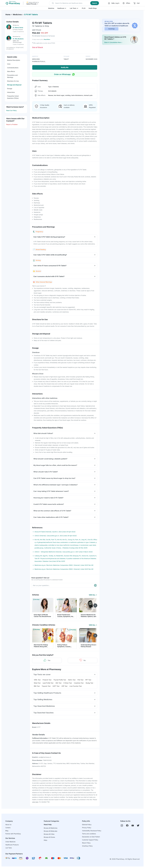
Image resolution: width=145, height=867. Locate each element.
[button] (74, 3)
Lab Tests (73, 8)
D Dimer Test (68, 683)
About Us (8, 824)
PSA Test (80, 680)
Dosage (9, 88)
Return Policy (86, 843)
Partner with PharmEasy (13, 834)
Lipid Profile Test (48, 683)
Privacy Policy (86, 827)
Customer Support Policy (90, 840)
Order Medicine (10, 841)
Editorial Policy (86, 824)
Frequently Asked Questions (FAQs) (13, 97)
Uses (8, 64)
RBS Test (37, 686)
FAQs (45, 840)
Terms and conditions (89, 834)
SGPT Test (56, 686)
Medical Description (13, 60)
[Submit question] (95, 585)
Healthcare (60, 8)
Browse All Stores (49, 837)
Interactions (11, 92)
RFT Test (88, 680)
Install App (111, 29)
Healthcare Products (12, 845)
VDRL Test (37, 680)
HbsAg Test (89, 683)
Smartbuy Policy (87, 846)
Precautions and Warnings (12, 76)
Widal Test (37, 683)
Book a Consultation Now (112, 42)
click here (35, 802)
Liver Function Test (75, 686)
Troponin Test (46, 686)
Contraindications (12, 67)
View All (92, 595)
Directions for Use (13, 81)
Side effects (11, 71)
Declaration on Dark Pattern (91, 837)
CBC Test (58, 683)
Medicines (17, 14)
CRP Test (64, 686)
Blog (6, 830)
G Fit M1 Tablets (31, 14)
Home (7, 14)
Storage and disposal (14, 85)
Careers (7, 827)
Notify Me (64, 67)
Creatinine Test (79, 683)
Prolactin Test (47, 680)
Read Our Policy (11, 110)
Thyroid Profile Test (59, 680)
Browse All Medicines (50, 828)
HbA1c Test (71, 680)
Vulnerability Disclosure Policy (91, 830)
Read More (47, 39)
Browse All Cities (49, 834)
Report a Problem (12, 124)
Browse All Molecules (50, 831)
